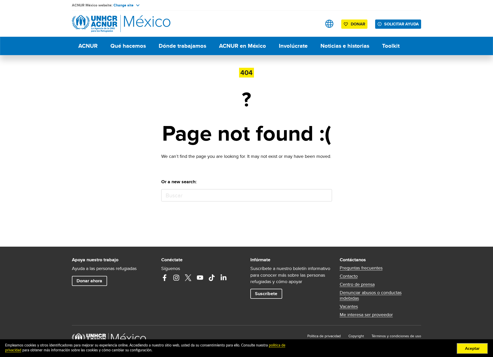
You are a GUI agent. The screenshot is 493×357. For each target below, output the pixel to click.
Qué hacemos (128, 46)
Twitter (188, 277)
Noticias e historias (344, 46)
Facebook (164, 277)
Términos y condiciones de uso (396, 336)
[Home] (108, 24)
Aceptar (472, 348)
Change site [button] (123, 5)
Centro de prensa (357, 284)
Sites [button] (329, 24)
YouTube (200, 277)
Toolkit (391, 46)
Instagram (176, 277)
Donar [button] (358, 24)
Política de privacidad (324, 336)
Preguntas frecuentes (361, 268)
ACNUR (88, 46)
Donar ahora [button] (89, 280)
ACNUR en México (242, 46)
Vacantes (349, 306)
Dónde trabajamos (182, 46)
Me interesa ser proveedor (366, 314)
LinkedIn (223, 277)
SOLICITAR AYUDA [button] (401, 24)
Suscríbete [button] (266, 293)
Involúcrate (293, 46)
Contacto (349, 276)
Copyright (356, 336)
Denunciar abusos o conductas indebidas (371, 295)
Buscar (325, 195)
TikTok (211, 277)
